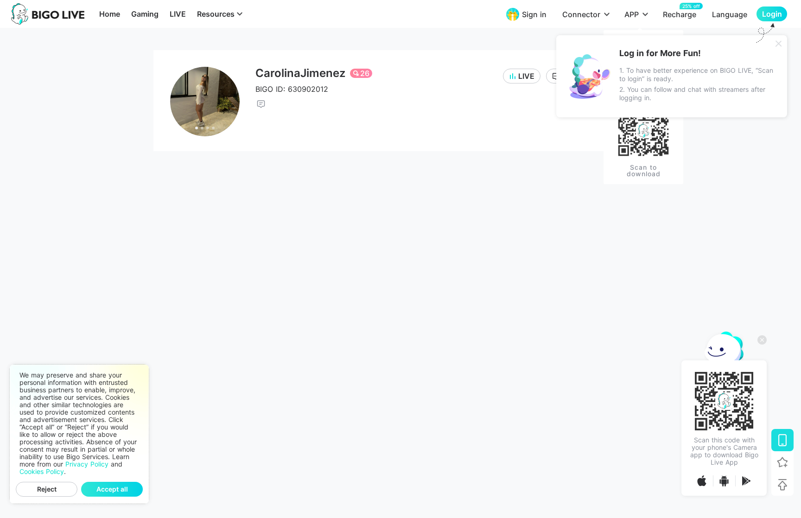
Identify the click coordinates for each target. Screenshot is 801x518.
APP (631, 14)
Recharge (679, 14)
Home (109, 14)
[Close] (778, 43)
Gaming (145, 14)
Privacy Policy (86, 464)
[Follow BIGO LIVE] (782, 462)
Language (729, 14)
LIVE (178, 14)
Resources (216, 14)
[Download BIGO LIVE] (782, 440)
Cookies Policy (41, 471)
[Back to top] (782, 484)
